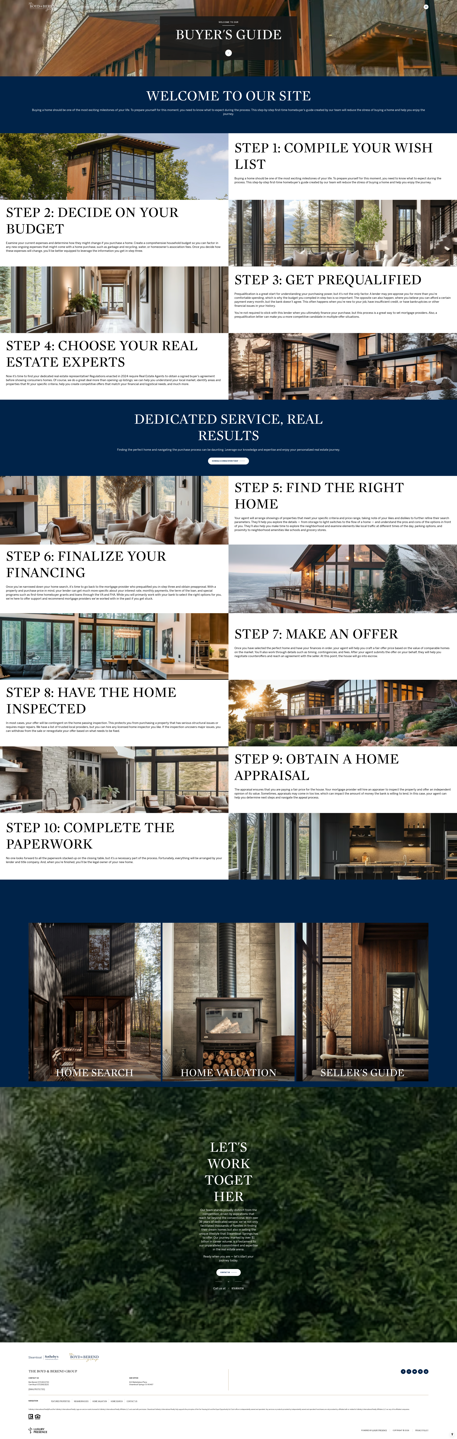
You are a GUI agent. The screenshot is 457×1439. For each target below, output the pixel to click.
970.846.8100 (43, 1384)
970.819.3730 (151, 7)
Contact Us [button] (132, 1401)
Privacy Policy (421, 1430)
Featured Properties (60, 1401)
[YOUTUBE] (414, 1371)
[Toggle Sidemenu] (426, 7)
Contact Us (136, 7)
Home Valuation (120, 7)
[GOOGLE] (420, 1371)
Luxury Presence (379, 1430)
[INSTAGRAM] (409, 1371)
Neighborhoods (81, 1401)
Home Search (117, 1401)
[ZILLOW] (426, 1371)
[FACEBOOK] (403, 1371)
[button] (228, 461)
